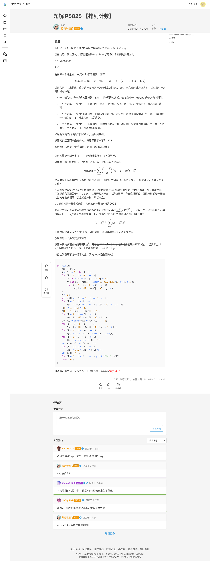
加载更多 (110, 533)
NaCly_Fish (68, 500)
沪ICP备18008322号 (131, 557)
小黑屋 (122, 549)
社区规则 (145, 549)
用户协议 (99, 549)
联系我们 (111, 549)
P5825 (162, 28)
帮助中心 (87, 549)
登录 (191, 4)
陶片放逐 (133, 549)
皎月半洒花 (67, 28)
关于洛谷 (75, 549)
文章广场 (16, 4)
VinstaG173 (68, 483)
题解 (28, 4)
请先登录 (156, 429)
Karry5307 (68, 448)
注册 (195, 4)
